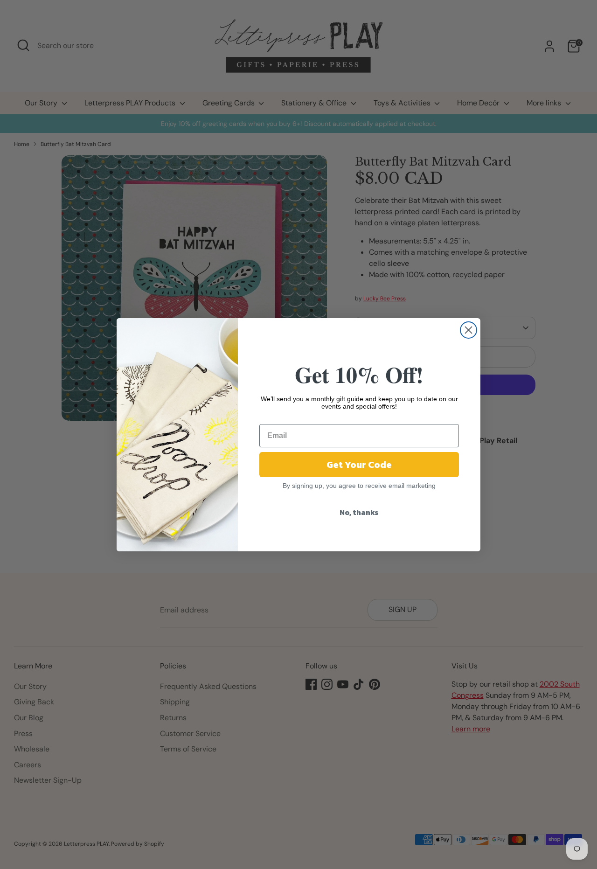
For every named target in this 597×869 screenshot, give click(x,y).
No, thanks (359, 512)
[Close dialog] (468, 330)
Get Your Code (359, 465)
